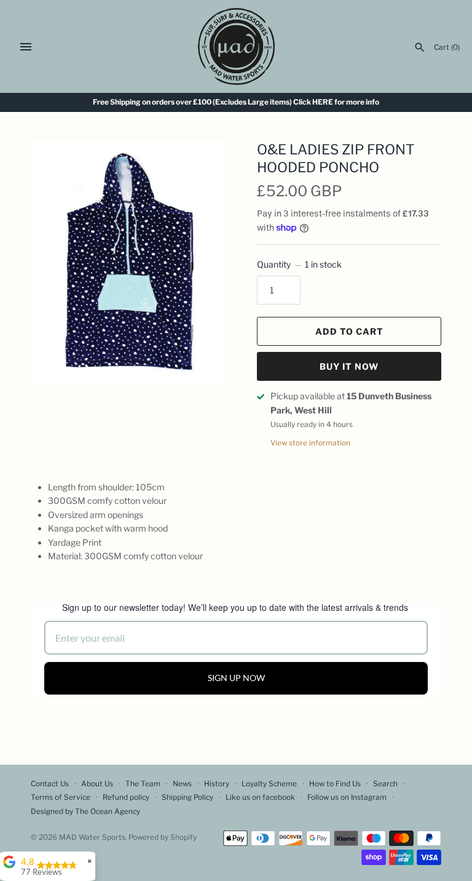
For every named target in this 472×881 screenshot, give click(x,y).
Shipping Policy (187, 797)
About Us (97, 783)
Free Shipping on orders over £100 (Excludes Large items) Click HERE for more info (236, 102)
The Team (142, 783)
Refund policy (126, 797)
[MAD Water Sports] (236, 46)
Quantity (299, 264)
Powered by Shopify (162, 837)
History (216, 783)
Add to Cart (349, 331)
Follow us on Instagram (347, 797)
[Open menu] (25, 46)
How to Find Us (335, 783)
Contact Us (50, 783)
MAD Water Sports (92, 837)
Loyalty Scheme (269, 783)
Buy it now (349, 366)
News (182, 783)
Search (385, 783)
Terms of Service (60, 797)
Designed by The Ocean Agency (85, 811)
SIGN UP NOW (236, 677)
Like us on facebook (260, 797)
